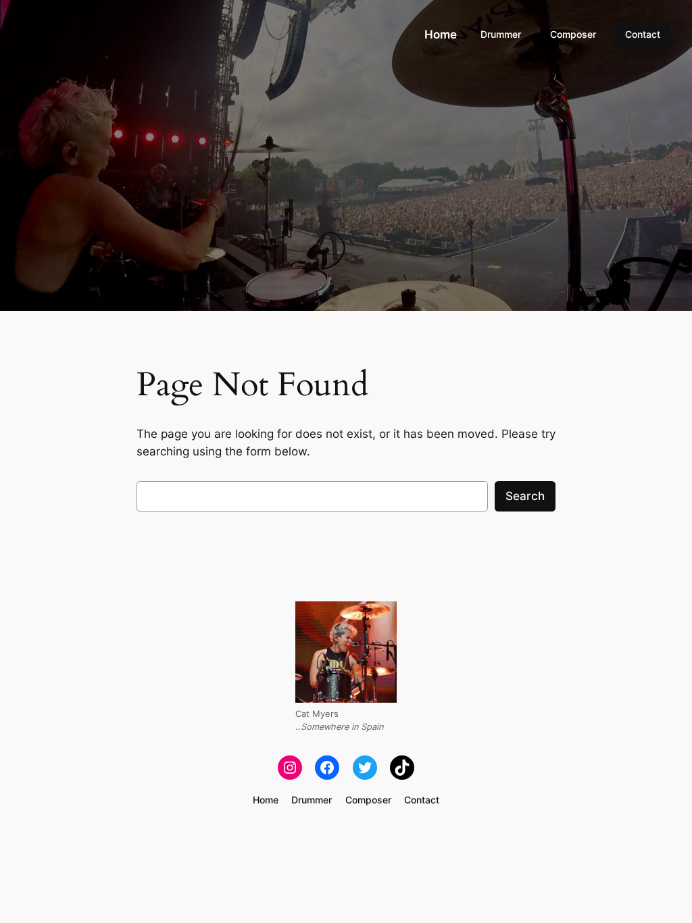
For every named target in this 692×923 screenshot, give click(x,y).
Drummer (500, 34)
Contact (642, 34)
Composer (573, 34)
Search (525, 496)
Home (440, 34)
